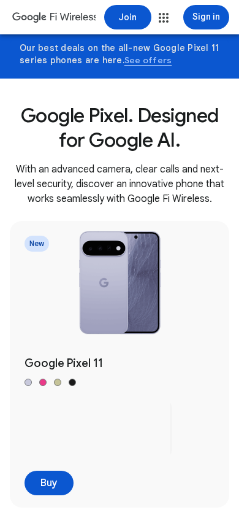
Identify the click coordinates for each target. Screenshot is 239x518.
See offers (148, 60)
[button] (163, 18)
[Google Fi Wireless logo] (54, 18)
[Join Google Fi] (127, 17)
